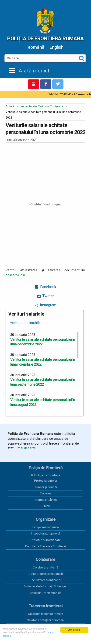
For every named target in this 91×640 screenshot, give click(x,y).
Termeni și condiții (45, 487)
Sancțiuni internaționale (45, 593)
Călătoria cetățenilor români (45, 620)
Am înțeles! (74, 629)
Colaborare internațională (45, 573)
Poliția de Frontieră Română (45, 38)
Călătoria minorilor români (45, 614)
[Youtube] (33, 84)
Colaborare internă (45, 567)
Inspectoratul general (45, 533)
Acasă (10, 106)
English (56, 47)
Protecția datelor (45, 480)
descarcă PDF (15, 275)
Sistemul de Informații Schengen (45, 586)
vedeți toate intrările (25, 323)
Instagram (47, 305)
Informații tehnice (45, 499)
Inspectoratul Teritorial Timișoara (42, 106)
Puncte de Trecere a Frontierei (45, 546)
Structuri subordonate (46, 540)
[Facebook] (45, 84)
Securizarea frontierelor (45, 580)
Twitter (48, 296)
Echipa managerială (45, 527)
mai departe (27, 448)
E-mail (46, 506)
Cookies (45, 493)
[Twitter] (57, 84)
